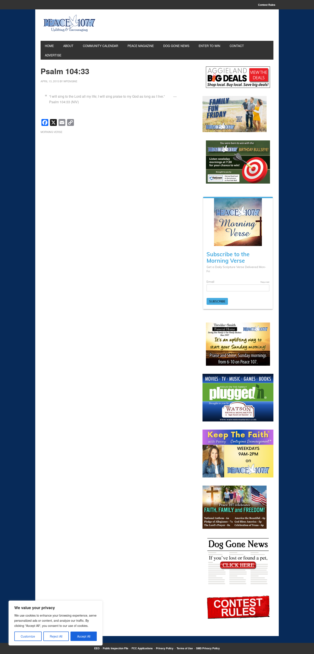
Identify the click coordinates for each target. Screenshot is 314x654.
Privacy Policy (164, 648)
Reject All (56, 636)
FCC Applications (142, 648)
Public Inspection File (115, 648)
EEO (97, 648)
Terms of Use (185, 648)
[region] (56, 623)
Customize (28, 636)
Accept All (83, 636)
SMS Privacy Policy (208, 648)
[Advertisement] (115, 171)
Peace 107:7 (69, 23)
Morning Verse (51, 132)
